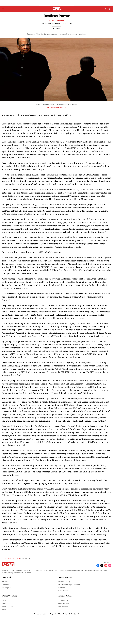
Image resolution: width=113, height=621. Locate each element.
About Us (57, 614)
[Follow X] (101, 565)
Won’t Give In (63, 591)
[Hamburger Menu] (3, 8)
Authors (5, 581)
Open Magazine (65, 577)
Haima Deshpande (56, 20)
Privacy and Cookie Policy (43, 614)
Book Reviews (63, 606)
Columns (5, 584)
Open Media (7, 577)
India (4, 600)
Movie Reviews (63, 603)
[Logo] (57, 8)
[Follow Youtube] (105, 565)
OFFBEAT (105, 8)
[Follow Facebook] (97, 565)
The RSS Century (64, 581)
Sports (4, 609)
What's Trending (9, 595)
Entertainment (7, 606)
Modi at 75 (62, 587)
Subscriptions (7, 587)
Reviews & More (65, 595)
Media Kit (66, 614)
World (4, 603)
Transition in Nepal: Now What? (70, 584)
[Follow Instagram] (109, 565)
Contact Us (75, 614)
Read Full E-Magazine (55, 107)
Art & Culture (63, 600)
